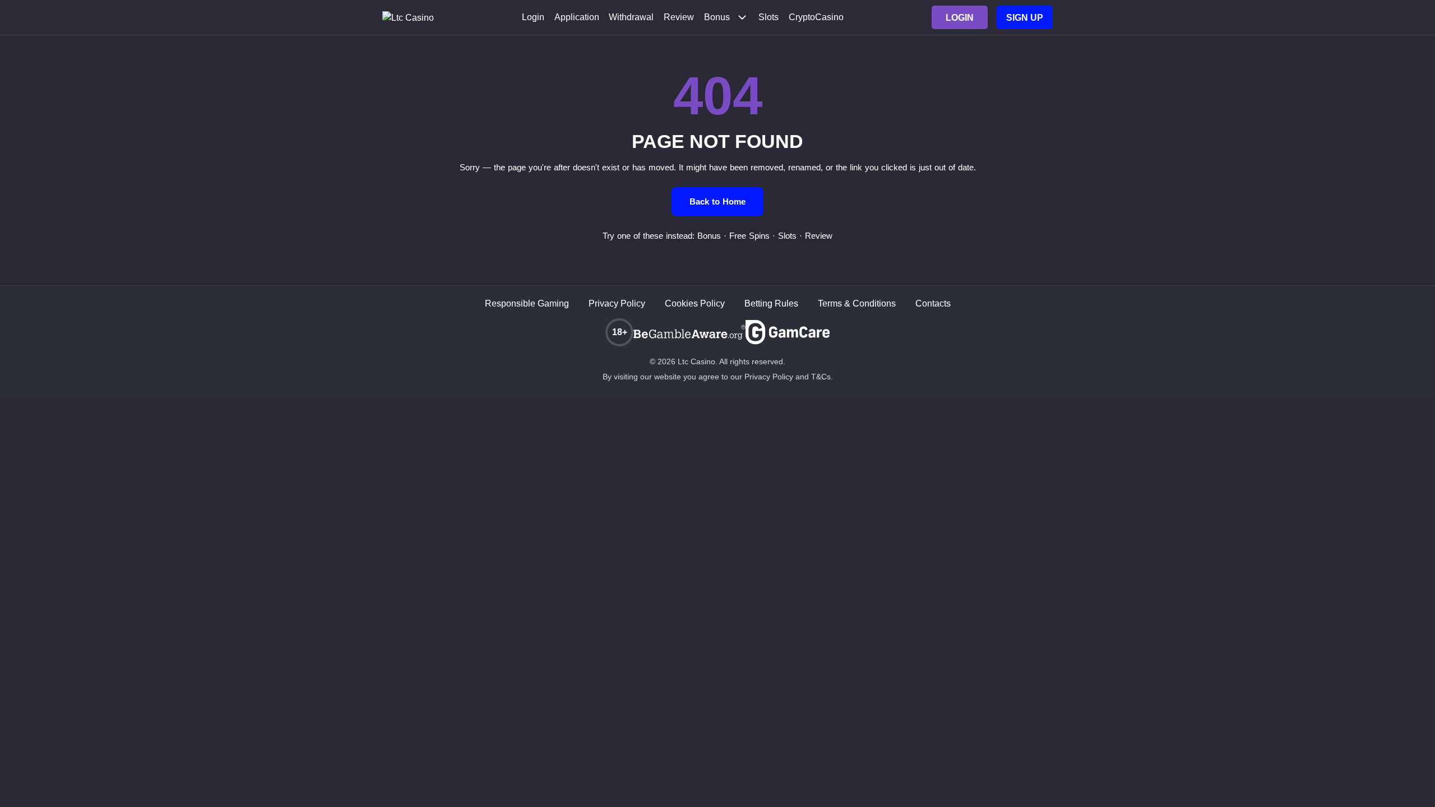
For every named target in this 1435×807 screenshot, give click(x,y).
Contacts (933, 303)
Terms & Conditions (857, 303)
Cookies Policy (695, 303)
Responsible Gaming (527, 303)
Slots (768, 17)
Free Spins (749, 235)
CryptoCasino (816, 17)
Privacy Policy (617, 303)
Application (576, 17)
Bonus (717, 17)
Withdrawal (631, 17)
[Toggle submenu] (742, 17)
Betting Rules (771, 303)
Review (679, 17)
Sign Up (1024, 17)
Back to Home (717, 201)
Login (533, 17)
